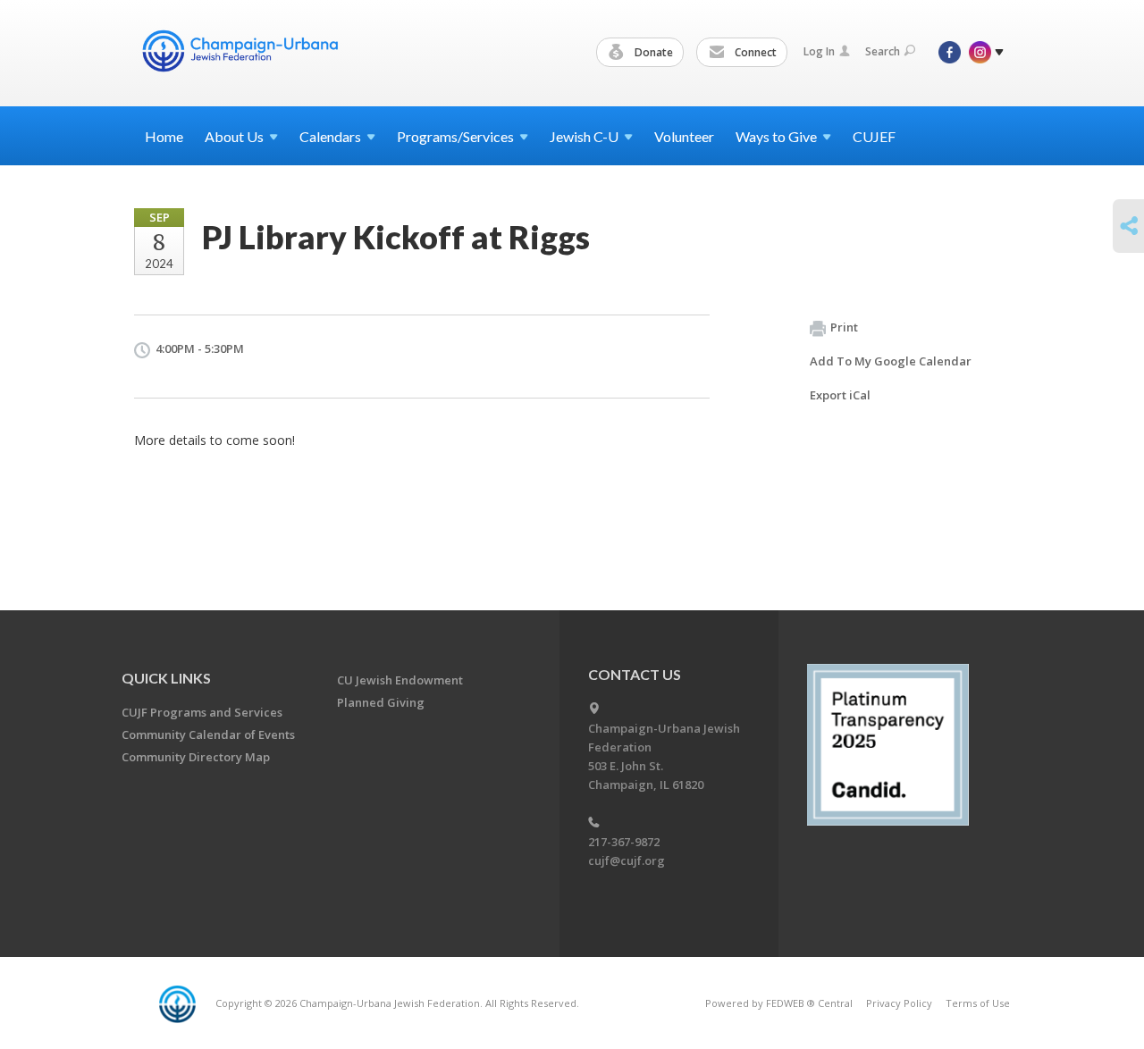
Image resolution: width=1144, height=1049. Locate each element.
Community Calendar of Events (208, 734)
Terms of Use (978, 1003)
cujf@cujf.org (626, 860)
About (234, 136)
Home (164, 136)
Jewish (584, 136)
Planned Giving (381, 702)
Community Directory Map (196, 757)
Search (882, 51)
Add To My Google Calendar (891, 361)
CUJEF (874, 136)
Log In (819, 51)
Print (844, 327)
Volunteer (684, 136)
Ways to (776, 136)
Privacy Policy (899, 1003)
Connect (754, 52)
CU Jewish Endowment (400, 680)
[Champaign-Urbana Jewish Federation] (239, 50)
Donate (652, 52)
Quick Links (166, 677)
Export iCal (840, 395)
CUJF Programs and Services (202, 712)
